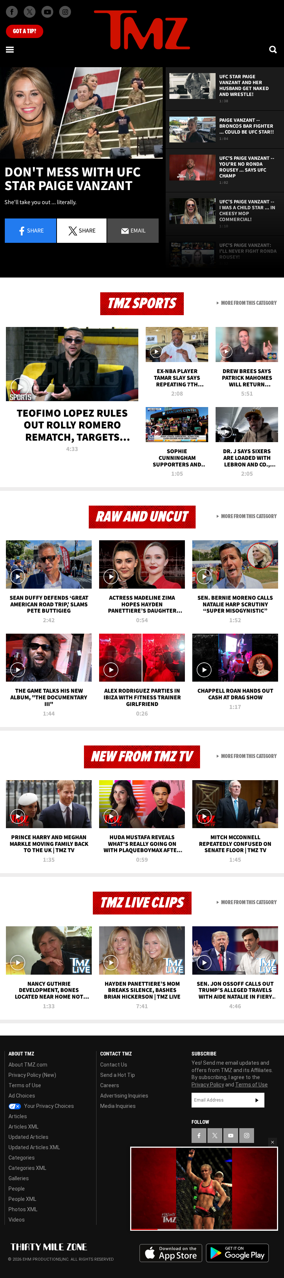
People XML (22, 1199)
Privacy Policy (208, 1085)
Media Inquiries (118, 1106)
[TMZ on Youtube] (47, 12)
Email (137, 230)
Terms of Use (25, 1085)
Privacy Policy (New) (32, 1075)
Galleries (19, 1178)
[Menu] (10, 49)
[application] (81, 113)
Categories (22, 1158)
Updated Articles (28, 1137)
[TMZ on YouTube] (230, 1135)
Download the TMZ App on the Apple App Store (170, 1253)
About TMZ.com (28, 1065)
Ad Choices (22, 1096)
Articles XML (23, 1127)
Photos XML (23, 1209)
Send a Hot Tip (117, 1075)
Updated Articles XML (34, 1147)
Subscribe (257, 1100)
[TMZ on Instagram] (65, 12)
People (17, 1189)
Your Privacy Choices (48, 1106)
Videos (17, 1220)
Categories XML (27, 1168)
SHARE (87, 230)
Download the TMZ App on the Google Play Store (237, 1253)
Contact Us (113, 1065)
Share (35, 230)
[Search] (273, 49)
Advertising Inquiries (124, 1096)
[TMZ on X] (30, 12)
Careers (109, 1085)
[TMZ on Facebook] (12, 12)
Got (24, 31)
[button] (272, 1142)
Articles (18, 1116)
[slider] (204, 1229)
